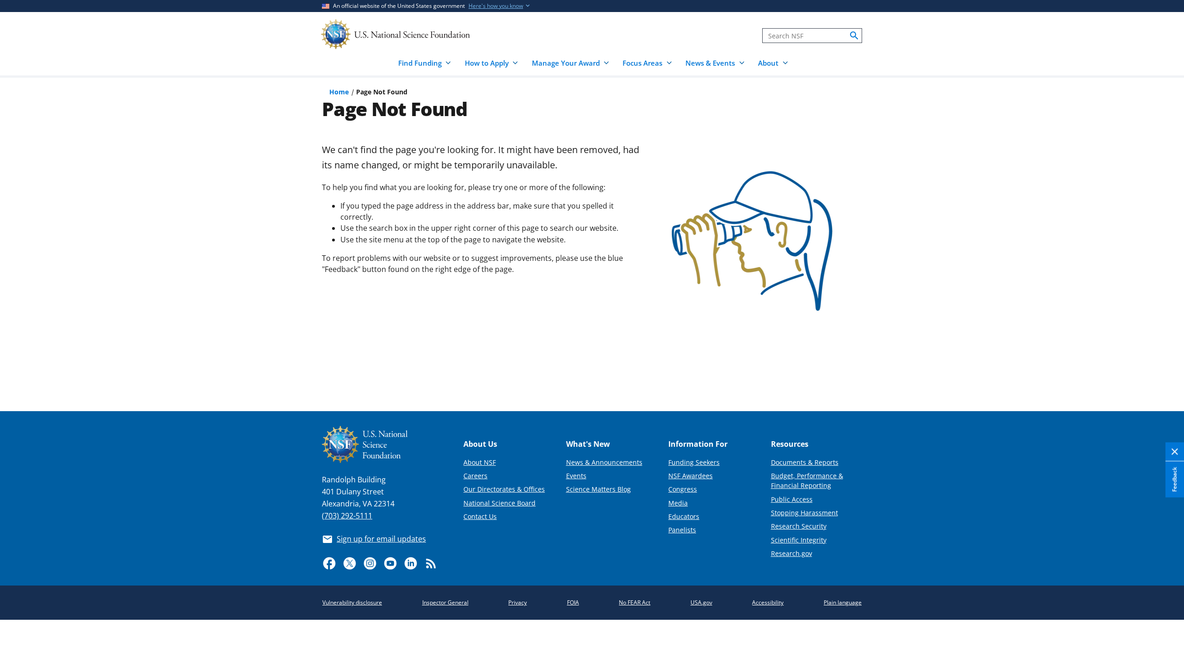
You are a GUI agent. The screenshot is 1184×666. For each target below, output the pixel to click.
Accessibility (767, 602)
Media (678, 503)
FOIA (573, 602)
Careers (475, 475)
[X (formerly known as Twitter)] (349, 563)
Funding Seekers (694, 462)
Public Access (792, 499)
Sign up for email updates (381, 539)
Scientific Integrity (798, 540)
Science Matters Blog (598, 489)
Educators (683, 516)
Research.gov (791, 553)
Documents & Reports (805, 462)
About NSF (479, 462)
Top (1164, 370)
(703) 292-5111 (347, 516)
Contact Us (480, 516)
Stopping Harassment (804, 512)
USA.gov (701, 602)
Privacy (517, 602)
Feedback (1174, 479)
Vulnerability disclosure (352, 602)
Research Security (798, 526)
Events (576, 475)
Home (339, 91)
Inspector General (445, 602)
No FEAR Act (634, 602)
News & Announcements (604, 462)
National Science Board (499, 503)
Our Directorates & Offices (504, 489)
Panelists (682, 529)
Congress (682, 489)
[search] (854, 35)
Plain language (843, 602)
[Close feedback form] (1175, 452)
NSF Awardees (690, 475)
